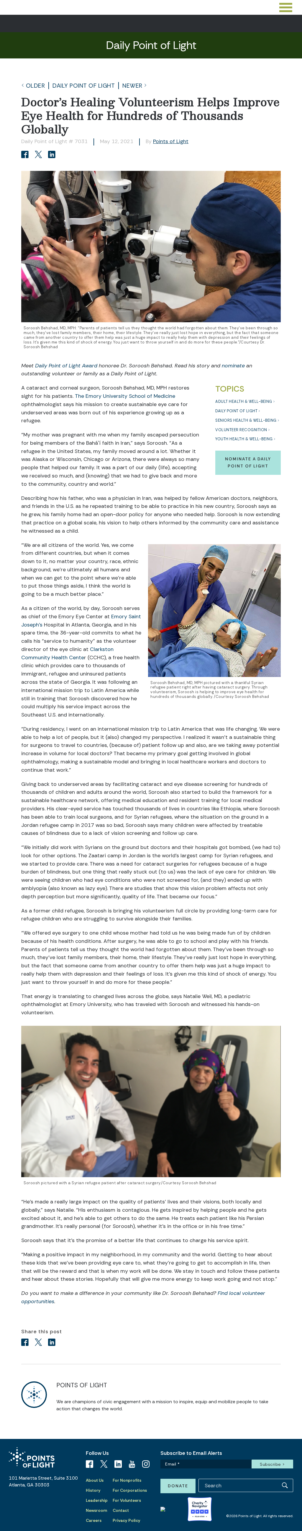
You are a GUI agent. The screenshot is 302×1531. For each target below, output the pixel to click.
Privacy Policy (126, 1520)
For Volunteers (127, 1500)
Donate (178, 1486)
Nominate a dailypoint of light (248, 462)
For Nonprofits (127, 1480)
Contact (121, 1510)
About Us (95, 1480)
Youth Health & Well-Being (244, 438)
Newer (132, 85)
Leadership (97, 1500)
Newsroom (96, 1510)
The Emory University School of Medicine (125, 396)
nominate (233, 365)
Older (35, 85)
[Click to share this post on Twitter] (39, 155)
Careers (93, 1520)
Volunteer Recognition (241, 429)
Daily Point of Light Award (66, 365)
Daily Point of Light (83, 85)
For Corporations (130, 1490)
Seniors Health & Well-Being (246, 420)
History (93, 1490)
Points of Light (170, 141)
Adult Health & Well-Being (243, 401)
